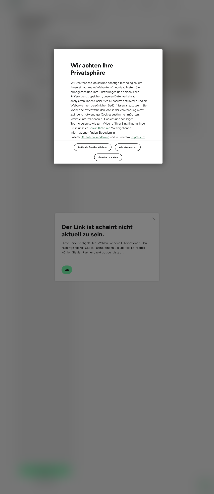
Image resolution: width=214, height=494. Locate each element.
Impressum (138, 137)
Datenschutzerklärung (95, 137)
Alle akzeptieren (127, 147)
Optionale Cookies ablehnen (92, 147)
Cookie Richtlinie (99, 128)
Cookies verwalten (108, 157)
